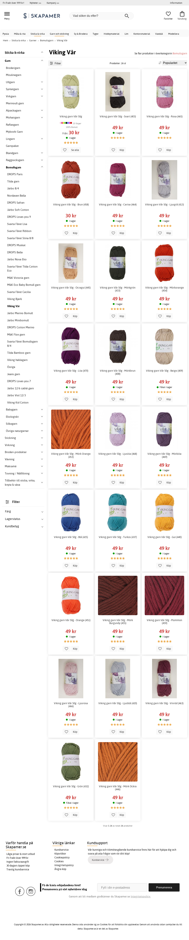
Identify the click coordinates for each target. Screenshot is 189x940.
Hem (5, 40)
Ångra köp (60, 869)
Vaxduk (159, 33)
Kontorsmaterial (141, 33)
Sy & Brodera (80, 33)
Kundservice (61, 849)
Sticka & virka (38, 33)
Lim (126, 33)
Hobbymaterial (111, 33)
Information (176, 2)
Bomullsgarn (180, 53)
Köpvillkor (60, 853)
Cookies (59, 861)
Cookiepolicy (62, 857)
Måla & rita (19, 33)
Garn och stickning (59, 33)
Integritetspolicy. (141, 896)
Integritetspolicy (64, 865)
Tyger (96, 33)
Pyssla (6, 33)
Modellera (173, 33)
